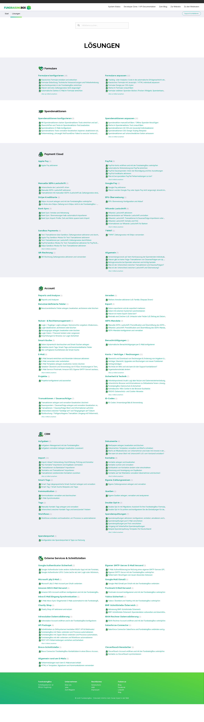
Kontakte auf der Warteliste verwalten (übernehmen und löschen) (134, 473)
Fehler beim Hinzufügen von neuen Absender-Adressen (130, 575)
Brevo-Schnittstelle (49, 647)
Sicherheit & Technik (117, 376)
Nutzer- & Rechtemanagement (55, 321)
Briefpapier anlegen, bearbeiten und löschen (125, 445)
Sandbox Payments (49, 230)
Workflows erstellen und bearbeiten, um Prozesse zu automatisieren (68, 518)
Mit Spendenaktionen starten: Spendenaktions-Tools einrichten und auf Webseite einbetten (77, 123)
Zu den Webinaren (191, 7)
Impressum (95, 690)
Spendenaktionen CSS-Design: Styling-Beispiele (127, 131)
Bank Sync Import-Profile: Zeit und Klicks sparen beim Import (65, 218)
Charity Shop (46, 605)
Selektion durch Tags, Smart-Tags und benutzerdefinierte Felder (66, 347)
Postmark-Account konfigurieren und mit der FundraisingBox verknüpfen (136, 592)
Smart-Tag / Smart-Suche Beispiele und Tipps (59, 487)
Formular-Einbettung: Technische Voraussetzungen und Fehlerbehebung (70, 82)
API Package (45, 625)
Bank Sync (44, 208)
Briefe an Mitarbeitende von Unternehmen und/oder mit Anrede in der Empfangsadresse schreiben (147, 451)
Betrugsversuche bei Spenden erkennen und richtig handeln (132, 262)
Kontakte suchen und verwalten (120, 465)
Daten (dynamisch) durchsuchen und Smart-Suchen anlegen (65, 344)
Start (7, 14)
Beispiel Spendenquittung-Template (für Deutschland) (129, 529)
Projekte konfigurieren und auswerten (56, 381)
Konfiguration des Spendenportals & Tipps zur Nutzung (63, 540)
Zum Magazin (70, 690)
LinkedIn (121, 690)
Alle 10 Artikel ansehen (116, 137)
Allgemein (111, 252)
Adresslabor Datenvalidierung (55, 616)
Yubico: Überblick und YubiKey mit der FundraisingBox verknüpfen (134, 601)
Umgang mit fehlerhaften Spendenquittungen (126, 526)
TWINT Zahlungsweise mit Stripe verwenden (126, 235)
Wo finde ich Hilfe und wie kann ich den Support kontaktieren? (132, 367)
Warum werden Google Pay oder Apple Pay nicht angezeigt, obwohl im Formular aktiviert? (144, 190)
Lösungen (16, 14)
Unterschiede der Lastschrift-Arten (55, 187)
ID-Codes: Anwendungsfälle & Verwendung (125, 403)
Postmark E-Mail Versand (119, 588)
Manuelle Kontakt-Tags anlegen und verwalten (59, 507)
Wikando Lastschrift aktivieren (120, 213)
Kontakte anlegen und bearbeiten (121, 462)
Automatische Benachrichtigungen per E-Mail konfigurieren (131, 344)
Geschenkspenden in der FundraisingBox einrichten (61, 85)
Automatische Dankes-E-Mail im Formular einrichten (61, 91)
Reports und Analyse (50, 295)
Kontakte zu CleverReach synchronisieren (124, 654)
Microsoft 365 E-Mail (49, 579)
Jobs (66, 687)
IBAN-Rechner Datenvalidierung (123, 616)
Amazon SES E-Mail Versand (53, 588)
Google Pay (112, 183)
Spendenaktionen (55, 111)
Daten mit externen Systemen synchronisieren (126, 311)
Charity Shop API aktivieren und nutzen (56, 609)
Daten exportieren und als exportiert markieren (126, 308)
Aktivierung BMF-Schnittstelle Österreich (124, 609)
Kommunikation (47, 491)
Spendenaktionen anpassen (121, 118)
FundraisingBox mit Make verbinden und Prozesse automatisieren (67, 632)
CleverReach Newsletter (119, 647)
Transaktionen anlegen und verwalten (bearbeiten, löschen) (64, 403)
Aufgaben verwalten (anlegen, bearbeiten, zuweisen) (62, 448)
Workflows (44, 514)
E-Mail (42, 354)
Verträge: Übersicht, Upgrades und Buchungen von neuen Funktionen (135, 361)
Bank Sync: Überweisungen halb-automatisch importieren (64, 215)
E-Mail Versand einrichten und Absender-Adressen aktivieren (65, 358)
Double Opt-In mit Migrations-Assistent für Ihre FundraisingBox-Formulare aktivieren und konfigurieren (148, 507)
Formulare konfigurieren (52, 75)
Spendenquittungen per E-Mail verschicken (125, 521)
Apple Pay (44, 161)
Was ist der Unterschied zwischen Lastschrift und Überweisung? (133, 268)
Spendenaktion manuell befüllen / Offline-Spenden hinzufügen (133, 123)
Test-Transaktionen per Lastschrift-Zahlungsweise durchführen (66, 240)
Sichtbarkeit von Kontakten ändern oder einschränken (129, 468)
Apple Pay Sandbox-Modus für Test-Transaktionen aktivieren (65, 238)
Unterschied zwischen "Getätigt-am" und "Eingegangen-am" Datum (68, 411)
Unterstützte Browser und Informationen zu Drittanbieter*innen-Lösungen (137, 383)
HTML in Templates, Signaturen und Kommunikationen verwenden (67, 665)
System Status (114, 7)
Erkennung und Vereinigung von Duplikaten (125, 470)
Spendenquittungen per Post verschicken (124, 524)
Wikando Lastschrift (116, 208)
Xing (119, 692)
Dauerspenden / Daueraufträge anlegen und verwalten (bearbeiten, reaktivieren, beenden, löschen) (80, 405)
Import (43, 458)
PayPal (109, 161)
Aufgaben (44, 441)
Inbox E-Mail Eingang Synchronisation (58, 596)
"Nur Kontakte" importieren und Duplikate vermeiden (62, 465)
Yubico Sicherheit (115, 596)
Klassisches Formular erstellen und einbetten (59, 80)
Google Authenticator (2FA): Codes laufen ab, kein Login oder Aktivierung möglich (73, 572)
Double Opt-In (113, 502)
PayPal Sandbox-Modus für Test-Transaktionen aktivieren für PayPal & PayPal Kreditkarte (77, 243)
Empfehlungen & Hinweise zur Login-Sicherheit (60, 336)
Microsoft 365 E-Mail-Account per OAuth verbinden (61, 584)
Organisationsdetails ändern (119, 369)
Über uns (68, 685)
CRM (47, 434)
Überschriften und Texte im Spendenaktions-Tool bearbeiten (65, 125)
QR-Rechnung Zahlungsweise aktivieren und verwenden (63, 257)
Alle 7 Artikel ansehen (115, 271)
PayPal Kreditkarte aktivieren (119, 173)
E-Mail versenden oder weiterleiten (55, 361)
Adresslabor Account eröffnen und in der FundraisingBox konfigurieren (68, 621)
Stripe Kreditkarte (48, 197)
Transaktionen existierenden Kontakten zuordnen (60, 473)
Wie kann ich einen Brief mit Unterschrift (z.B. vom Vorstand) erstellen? (136, 454)
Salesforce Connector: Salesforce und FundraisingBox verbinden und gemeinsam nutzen (143, 629)
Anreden (110, 295)
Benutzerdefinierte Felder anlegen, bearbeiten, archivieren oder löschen (69, 308)
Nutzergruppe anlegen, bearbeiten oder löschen (60, 330)
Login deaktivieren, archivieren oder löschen (58, 328)
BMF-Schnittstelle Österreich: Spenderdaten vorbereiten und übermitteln (137, 612)
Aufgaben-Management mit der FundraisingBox (60, 445)
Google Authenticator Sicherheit (56, 565)
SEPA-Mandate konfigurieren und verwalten (125, 330)
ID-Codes (111, 398)
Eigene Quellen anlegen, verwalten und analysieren (128, 496)
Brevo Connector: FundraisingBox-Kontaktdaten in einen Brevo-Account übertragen (74, 651)
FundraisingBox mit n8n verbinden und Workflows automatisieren (67, 638)
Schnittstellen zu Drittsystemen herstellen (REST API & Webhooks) (67, 629)
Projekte (43, 376)
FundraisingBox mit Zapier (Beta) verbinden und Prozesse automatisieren (70, 635)
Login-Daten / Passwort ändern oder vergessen (60, 333)
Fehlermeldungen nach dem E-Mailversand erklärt (61, 663)
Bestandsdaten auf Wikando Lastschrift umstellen (128, 215)
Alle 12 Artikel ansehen (116, 94)
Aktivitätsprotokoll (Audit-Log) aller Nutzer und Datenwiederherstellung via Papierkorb (142, 381)
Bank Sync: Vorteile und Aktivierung (55, 213)
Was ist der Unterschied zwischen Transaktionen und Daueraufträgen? (136, 265)
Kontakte (111, 458)
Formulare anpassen (117, 75)
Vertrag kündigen (115, 364)
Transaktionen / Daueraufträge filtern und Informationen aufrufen (67, 408)
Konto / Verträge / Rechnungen (123, 354)
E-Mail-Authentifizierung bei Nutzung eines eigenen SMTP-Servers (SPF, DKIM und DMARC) (144, 570)
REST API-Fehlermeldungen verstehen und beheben (62, 640)
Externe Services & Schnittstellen (65, 558)
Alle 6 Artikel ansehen (115, 227)
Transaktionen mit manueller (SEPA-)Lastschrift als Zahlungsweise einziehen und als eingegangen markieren (84, 193)
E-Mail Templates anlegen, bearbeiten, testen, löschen (63, 364)
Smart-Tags (45, 480)
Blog (119, 685)
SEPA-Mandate (114, 321)
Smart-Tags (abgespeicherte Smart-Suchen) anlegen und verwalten (68, 484)
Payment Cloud (53, 154)
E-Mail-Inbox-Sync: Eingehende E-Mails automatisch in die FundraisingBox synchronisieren (77, 601)
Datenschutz (96, 685)
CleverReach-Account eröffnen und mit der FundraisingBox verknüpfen (136, 651)
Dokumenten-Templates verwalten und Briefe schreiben (130, 448)
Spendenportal (47, 536)
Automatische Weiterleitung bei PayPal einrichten (127, 168)
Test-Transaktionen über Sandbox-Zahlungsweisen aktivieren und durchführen (72, 235)
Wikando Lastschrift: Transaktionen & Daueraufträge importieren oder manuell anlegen (142, 218)
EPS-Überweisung (115, 197)
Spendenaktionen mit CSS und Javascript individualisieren (131, 128)
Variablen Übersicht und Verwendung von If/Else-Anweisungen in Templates (71, 367)
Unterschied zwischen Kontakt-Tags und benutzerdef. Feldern (65, 510)
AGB (93, 687)
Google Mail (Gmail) (116, 579)
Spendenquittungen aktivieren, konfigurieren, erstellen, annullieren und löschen (139, 518)
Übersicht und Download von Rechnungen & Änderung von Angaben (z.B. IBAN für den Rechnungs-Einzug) (150, 358)
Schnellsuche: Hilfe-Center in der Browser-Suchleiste (129, 389)
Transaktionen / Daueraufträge (56, 398)
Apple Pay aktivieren (49, 165)
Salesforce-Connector (118, 625)
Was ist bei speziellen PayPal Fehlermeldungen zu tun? (130, 176)
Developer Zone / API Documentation (140, 7)
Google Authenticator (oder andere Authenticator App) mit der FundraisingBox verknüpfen (77, 570)
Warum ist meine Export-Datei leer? (122, 314)
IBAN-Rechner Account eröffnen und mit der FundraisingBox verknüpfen (136, 621)
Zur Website (176, 7)
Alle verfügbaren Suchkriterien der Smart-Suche (60, 350)
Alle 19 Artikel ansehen (49, 94)
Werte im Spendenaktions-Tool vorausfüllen (125, 125)
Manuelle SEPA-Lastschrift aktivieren (56, 190)
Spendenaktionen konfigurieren (56, 118)
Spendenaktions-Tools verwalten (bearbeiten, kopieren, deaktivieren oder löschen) (74, 131)
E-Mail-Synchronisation (50, 498)
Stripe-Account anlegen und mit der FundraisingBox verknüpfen (66, 201)
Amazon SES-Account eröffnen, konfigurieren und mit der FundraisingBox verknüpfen (74, 592)
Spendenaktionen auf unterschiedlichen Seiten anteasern (131, 133)
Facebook (121, 687)
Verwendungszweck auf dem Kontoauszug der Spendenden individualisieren (138, 257)
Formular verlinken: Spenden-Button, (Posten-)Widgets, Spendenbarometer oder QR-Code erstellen (148, 91)
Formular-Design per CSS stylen (120, 85)
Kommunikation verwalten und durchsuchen (58, 496)
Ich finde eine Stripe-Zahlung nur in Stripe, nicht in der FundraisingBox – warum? (72, 204)
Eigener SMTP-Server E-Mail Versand (125, 565)
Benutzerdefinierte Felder (53, 304)
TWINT (109, 230)
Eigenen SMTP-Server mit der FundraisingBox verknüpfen (131, 572)
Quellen (110, 491)
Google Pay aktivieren (117, 187)
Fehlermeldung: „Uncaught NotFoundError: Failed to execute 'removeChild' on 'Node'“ (75, 133)
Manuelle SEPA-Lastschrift (53, 183)
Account (49, 288)
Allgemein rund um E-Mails (53, 658)
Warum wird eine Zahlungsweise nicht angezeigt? (61, 88)
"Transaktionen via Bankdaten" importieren (58, 468)
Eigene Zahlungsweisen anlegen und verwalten (127, 484)
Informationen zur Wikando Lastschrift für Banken (128, 224)
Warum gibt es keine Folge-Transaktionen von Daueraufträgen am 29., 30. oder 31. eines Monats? (146, 260)
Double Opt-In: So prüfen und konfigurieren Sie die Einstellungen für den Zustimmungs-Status (145, 510)
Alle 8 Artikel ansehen (115, 179)
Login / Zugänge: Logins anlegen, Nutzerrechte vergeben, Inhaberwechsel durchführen (76, 325)
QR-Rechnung (46, 252)
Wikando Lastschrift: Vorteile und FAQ (123, 221)
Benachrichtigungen (117, 340)
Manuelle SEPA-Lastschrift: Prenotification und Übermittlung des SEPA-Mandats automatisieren (146, 325)
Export (109, 304)
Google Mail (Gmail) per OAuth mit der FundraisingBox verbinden (133, 584)
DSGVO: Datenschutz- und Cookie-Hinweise (125, 391)
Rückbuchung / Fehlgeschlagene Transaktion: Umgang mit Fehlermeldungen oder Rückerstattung (80, 413)
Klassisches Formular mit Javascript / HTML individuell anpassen (133, 82)
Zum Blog (163, 7)
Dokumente (112, 441)
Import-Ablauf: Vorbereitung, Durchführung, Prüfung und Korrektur (67, 462)
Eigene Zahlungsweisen (118, 480)
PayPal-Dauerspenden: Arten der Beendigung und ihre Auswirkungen (135, 171)
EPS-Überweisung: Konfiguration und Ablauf (125, 201)
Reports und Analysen (50, 300)
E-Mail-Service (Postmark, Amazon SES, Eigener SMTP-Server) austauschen (71, 369)
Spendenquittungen (116, 514)
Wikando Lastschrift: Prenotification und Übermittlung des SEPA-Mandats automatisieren (143, 328)
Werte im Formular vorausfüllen (120, 88)
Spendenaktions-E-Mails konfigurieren (56, 128)
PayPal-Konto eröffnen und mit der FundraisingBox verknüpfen (133, 165)
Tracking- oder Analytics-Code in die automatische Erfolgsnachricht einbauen (139, 80)
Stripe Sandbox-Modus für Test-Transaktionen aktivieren (63, 246)
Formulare (50, 68)
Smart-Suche (46, 340)
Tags (41, 502)
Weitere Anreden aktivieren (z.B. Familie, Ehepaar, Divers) (130, 300)
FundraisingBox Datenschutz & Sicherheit (124, 386)
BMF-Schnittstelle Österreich (121, 605)
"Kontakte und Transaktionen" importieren (57, 470)
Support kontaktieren (191, 13)
